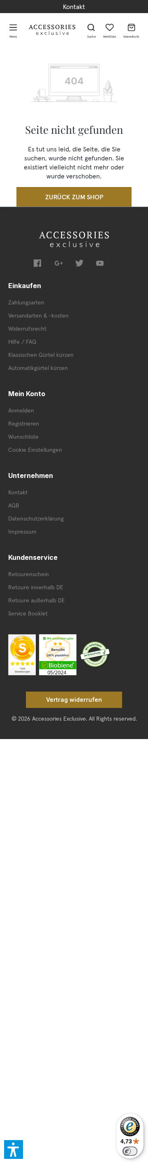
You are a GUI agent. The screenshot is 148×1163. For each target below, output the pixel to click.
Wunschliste (23, 436)
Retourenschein (28, 574)
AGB (13, 505)
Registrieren (23, 423)
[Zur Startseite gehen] (52, 29)
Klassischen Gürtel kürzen (41, 354)
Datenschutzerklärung (36, 518)
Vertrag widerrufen (74, 699)
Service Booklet (28, 613)
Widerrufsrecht (27, 328)
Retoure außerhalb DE (36, 600)
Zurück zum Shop (74, 197)
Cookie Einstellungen (35, 449)
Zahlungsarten (26, 302)
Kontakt (74, 6)
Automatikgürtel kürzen (38, 368)
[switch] (130, 1151)
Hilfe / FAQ (22, 341)
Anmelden (21, 410)
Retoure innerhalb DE (35, 587)
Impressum (22, 531)
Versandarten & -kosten (38, 315)
